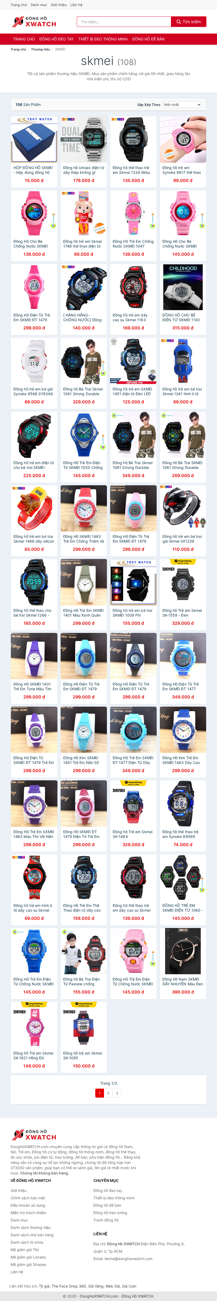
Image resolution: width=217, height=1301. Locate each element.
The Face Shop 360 (69, 1286)
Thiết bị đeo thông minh (103, 39)
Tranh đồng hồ (106, 1220)
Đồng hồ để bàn (148, 39)
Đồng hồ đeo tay (56, 39)
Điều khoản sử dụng (28, 1205)
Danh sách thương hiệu (31, 1227)
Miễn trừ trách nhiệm (28, 1212)
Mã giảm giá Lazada (28, 1257)
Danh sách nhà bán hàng (32, 1235)
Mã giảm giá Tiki (25, 1249)
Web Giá (113, 1286)
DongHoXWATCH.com (99, 1296)
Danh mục (39, 5)
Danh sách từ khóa (27, 1242)
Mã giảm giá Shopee (28, 1264)
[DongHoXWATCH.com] (34, 21)
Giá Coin (129, 1286)
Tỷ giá (44, 1286)
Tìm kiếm (191, 21)
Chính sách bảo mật (28, 1198)
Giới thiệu (59, 5)
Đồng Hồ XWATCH (137, 1296)
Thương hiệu (40, 49)
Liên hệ (76, 5)
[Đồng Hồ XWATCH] (37, 1134)
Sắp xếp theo (148, 104)
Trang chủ (19, 5)
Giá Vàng (95, 1286)
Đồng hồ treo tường (110, 1212)
